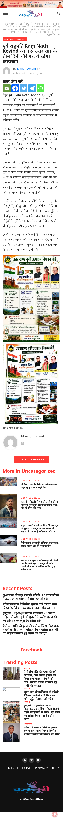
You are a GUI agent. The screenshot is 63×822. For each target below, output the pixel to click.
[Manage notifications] (55, 814)
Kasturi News (36, 799)
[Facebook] (15, 88)
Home (27, 768)
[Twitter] (23, 88)
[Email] (7, 88)
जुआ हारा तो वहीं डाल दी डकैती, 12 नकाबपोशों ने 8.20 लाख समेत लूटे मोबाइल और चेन (31, 597)
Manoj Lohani (26, 68)
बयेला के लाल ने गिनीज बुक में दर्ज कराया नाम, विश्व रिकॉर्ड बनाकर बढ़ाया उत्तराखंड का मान (30, 606)
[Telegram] (32, 88)
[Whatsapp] (40, 88)
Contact (11, 768)
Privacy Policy (47, 768)
